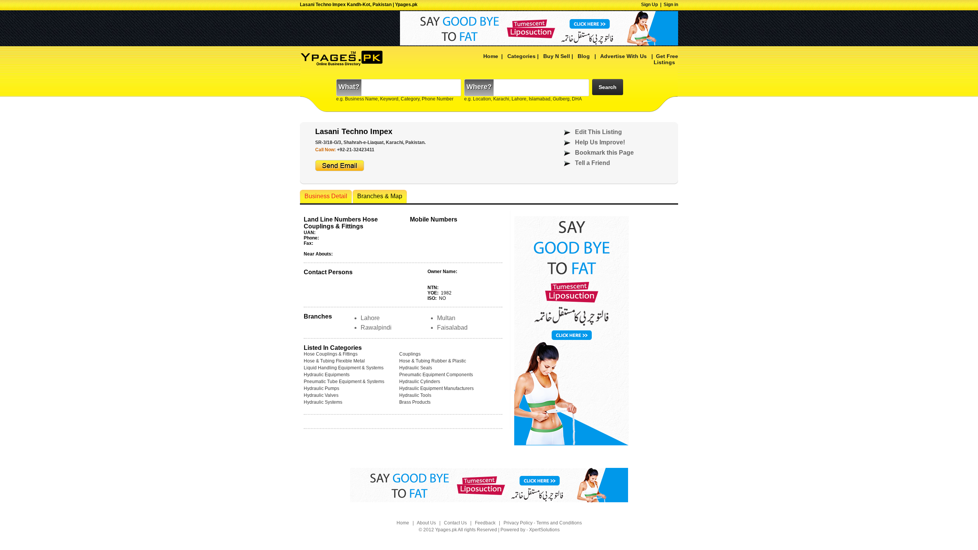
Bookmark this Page (604, 152)
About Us (426, 523)
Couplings (410, 354)
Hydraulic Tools (415, 395)
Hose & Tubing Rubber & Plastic (432, 361)
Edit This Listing (598, 132)
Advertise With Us (623, 56)
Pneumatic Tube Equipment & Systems (344, 381)
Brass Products (415, 402)
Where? (479, 87)
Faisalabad (452, 327)
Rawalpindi (376, 327)
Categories (521, 56)
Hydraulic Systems (323, 402)
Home (490, 56)
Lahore (370, 318)
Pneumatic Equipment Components (436, 374)
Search (608, 87)
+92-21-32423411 (355, 149)
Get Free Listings (666, 59)
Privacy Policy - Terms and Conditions (543, 523)
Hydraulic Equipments (327, 374)
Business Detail (325, 196)
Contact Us (455, 523)
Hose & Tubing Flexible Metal (334, 361)
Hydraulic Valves (321, 395)
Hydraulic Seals (415, 367)
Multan (446, 318)
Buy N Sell (556, 56)
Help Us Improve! (600, 142)
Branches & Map (379, 196)
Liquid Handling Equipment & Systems (344, 367)
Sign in (671, 4)
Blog (584, 56)
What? (348, 87)
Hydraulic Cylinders (419, 381)
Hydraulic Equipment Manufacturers (436, 388)
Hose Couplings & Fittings (331, 354)
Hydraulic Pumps (321, 388)
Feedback (485, 523)
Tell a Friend (592, 163)
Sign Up (649, 4)
